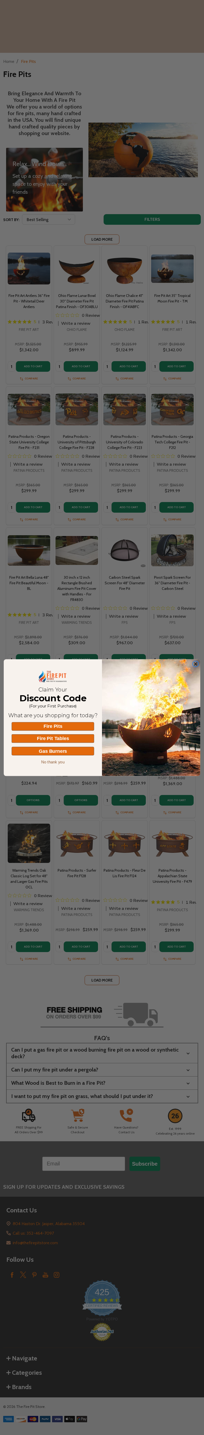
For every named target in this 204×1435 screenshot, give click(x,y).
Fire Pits (53, 726)
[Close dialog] (195, 664)
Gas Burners (53, 751)
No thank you (52, 762)
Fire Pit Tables (53, 738)
